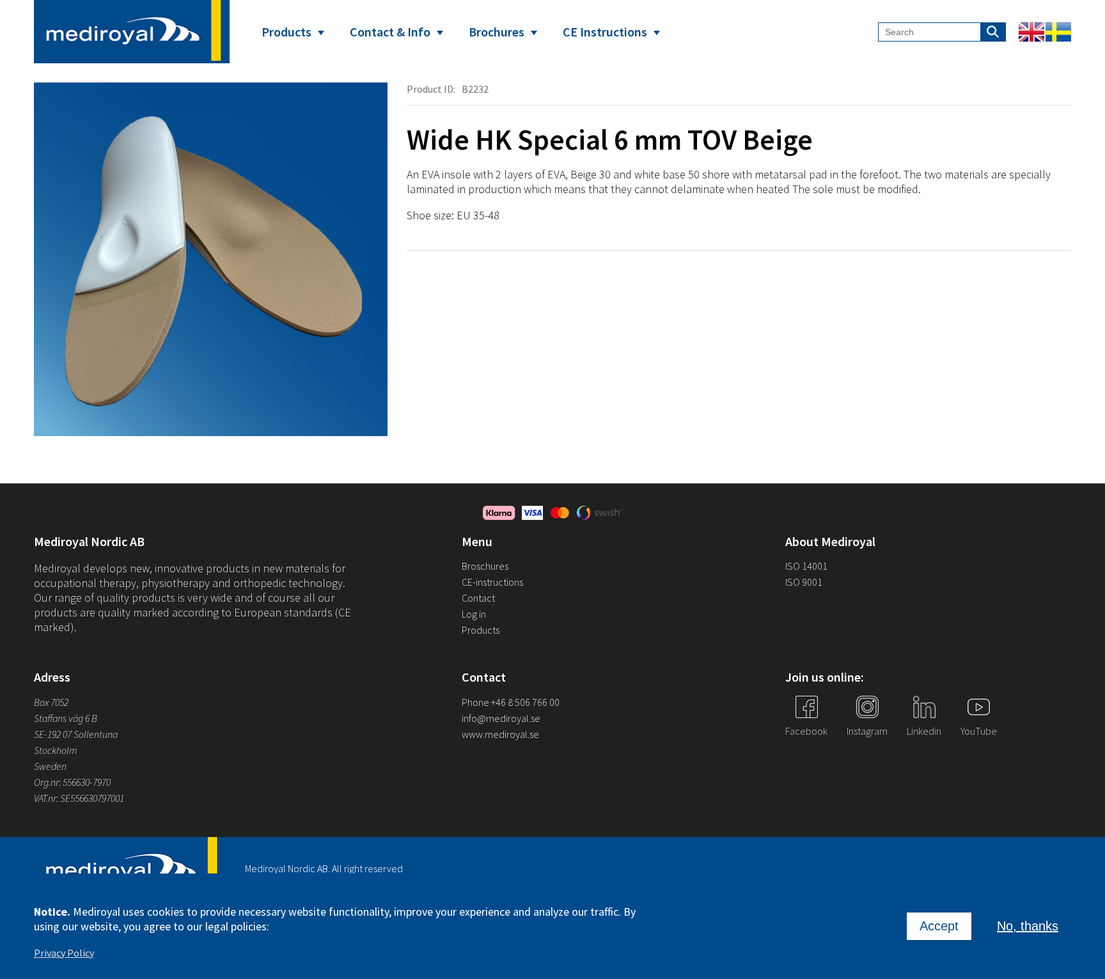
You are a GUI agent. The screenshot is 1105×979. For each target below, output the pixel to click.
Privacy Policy (64, 952)
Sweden (50, 766)
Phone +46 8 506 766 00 (511, 702)
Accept (939, 926)
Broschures (485, 566)
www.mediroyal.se (500, 734)
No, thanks (1027, 926)
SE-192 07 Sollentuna (76, 734)
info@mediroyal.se (501, 718)
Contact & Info (390, 32)
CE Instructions (605, 32)
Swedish (1058, 32)
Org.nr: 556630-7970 (72, 782)
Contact (478, 597)
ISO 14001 (806, 566)
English (1031, 32)
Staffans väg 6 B (65, 718)
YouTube (978, 730)
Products (286, 32)
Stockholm (55, 750)
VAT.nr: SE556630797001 (80, 798)
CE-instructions (492, 582)
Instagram (867, 730)
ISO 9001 (803, 582)
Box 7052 (51, 702)
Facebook (806, 730)
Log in (474, 613)
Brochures (496, 32)
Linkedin (924, 730)
